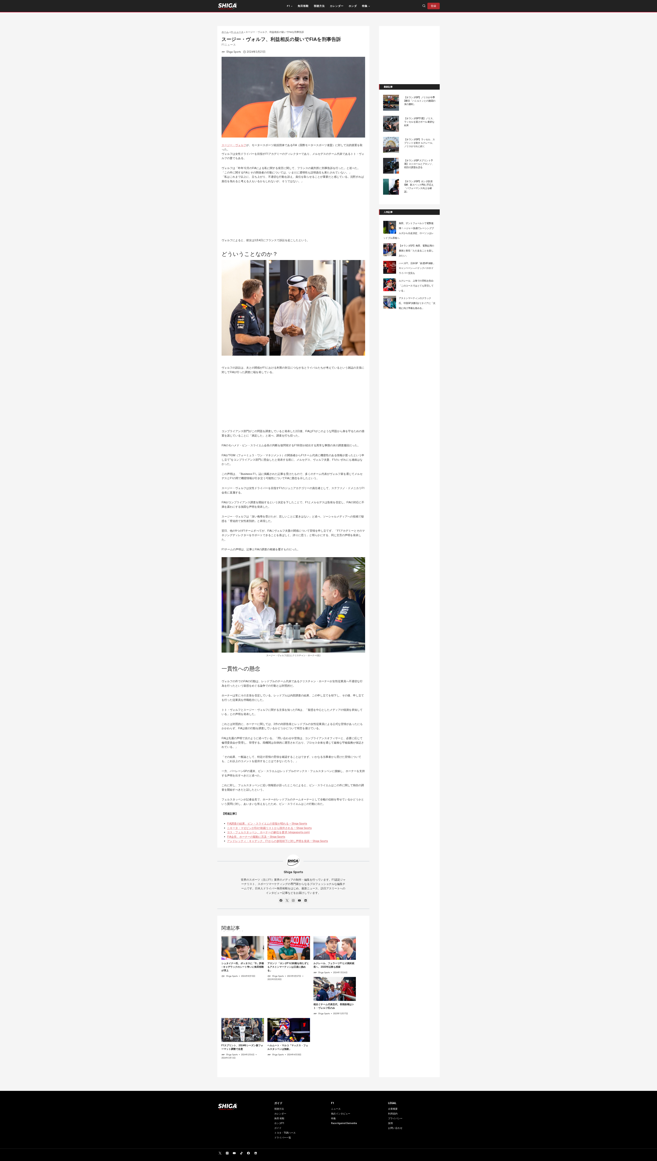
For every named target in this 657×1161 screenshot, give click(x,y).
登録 (433, 6)
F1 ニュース (237, 32)
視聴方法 (319, 6)
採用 (390, 1123)
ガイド (277, 1128)
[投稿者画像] (223, 52)
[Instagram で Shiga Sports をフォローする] (293, 900)
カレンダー (337, 6)
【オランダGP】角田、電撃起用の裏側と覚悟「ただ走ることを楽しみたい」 (416, 250)
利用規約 (393, 1113)
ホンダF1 (279, 1123)
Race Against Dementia (344, 1123)
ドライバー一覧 (282, 1137)
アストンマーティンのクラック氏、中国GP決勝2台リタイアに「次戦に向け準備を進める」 (417, 303)
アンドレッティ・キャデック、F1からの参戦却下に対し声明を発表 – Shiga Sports (277, 841)
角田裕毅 (303, 6)
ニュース (336, 1108)
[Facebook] (248, 1153)
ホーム (225, 32)
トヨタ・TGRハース (285, 1132)
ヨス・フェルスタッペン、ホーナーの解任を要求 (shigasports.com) (268, 832)
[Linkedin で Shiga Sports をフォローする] (305, 900)
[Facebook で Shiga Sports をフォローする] (281, 900)
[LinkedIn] (255, 1153)
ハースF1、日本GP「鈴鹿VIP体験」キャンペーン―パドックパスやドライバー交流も (417, 268)
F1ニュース (229, 45)
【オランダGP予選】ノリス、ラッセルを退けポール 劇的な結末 (419, 122)
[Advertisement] (293, 213)
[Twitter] (220, 1153)
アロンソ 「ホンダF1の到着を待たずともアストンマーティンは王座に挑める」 (288, 967)
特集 (333, 1118)
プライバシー (395, 1118)
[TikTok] (241, 1153)
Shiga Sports (233, 52)
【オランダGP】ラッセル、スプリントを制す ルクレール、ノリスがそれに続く (419, 143)
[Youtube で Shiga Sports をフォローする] (299, 900)
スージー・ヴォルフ (234, 145)
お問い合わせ (395, 1128)
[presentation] (242, 948)
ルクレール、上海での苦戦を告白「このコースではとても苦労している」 (416, 285)
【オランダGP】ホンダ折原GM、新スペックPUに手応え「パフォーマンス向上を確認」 (419, 186)
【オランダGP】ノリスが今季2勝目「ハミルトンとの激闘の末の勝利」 (419, 101)
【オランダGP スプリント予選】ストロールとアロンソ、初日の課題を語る (419, 164)
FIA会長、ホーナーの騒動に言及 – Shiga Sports (256, 836)
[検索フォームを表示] (424, 6)
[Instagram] (227, 1153)
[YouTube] (234, 1153)
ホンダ (353, 6)
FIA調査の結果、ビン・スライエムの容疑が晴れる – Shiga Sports (267, 823)
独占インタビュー (340, 1113)
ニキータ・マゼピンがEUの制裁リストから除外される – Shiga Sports (269, 828)
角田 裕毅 (279, 1118)
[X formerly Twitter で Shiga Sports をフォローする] (287, 900)
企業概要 (393, 1108)
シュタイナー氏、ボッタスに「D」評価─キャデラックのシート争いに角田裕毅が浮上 (242, 967)
